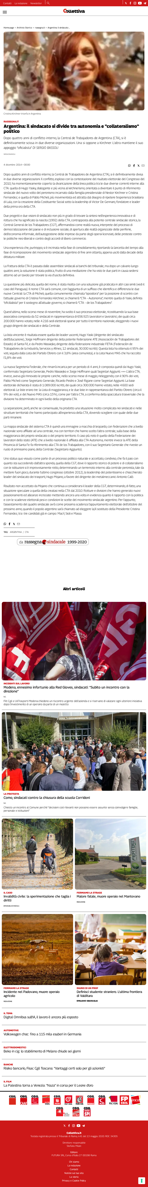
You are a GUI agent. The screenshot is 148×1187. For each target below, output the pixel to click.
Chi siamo (74, 1161)
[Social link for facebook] (130, 3)
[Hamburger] (5, 12)
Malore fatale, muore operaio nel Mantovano (108, 896)
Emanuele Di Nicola (11, 906)
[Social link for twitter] (126, 3)
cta (27, 532)
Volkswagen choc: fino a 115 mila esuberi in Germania (42, 1034)
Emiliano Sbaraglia (87, 1001)
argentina (16, 532)
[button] (129, 165)
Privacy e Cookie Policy (74, 1180)
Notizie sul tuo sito (73, 1173)
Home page (9, 27)
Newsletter (36, 3)
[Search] (48, 3)
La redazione (21, 3)
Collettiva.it (74, 1132)
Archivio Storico (24, 27)
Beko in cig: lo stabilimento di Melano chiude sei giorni (42, 1051)
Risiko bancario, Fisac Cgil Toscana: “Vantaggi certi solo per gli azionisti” (54, 1068)
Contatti (7, 3)
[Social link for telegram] (144, 3)
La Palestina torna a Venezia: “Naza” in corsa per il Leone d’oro (48, 1085)
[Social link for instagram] (135, 3)
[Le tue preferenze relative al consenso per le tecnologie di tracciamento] (141, 1180)
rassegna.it (40, 27)
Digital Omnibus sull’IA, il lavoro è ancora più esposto (41, 1017)
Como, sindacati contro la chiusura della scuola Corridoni (47, 798)
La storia (74, 1176)
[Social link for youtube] (140, 3)
